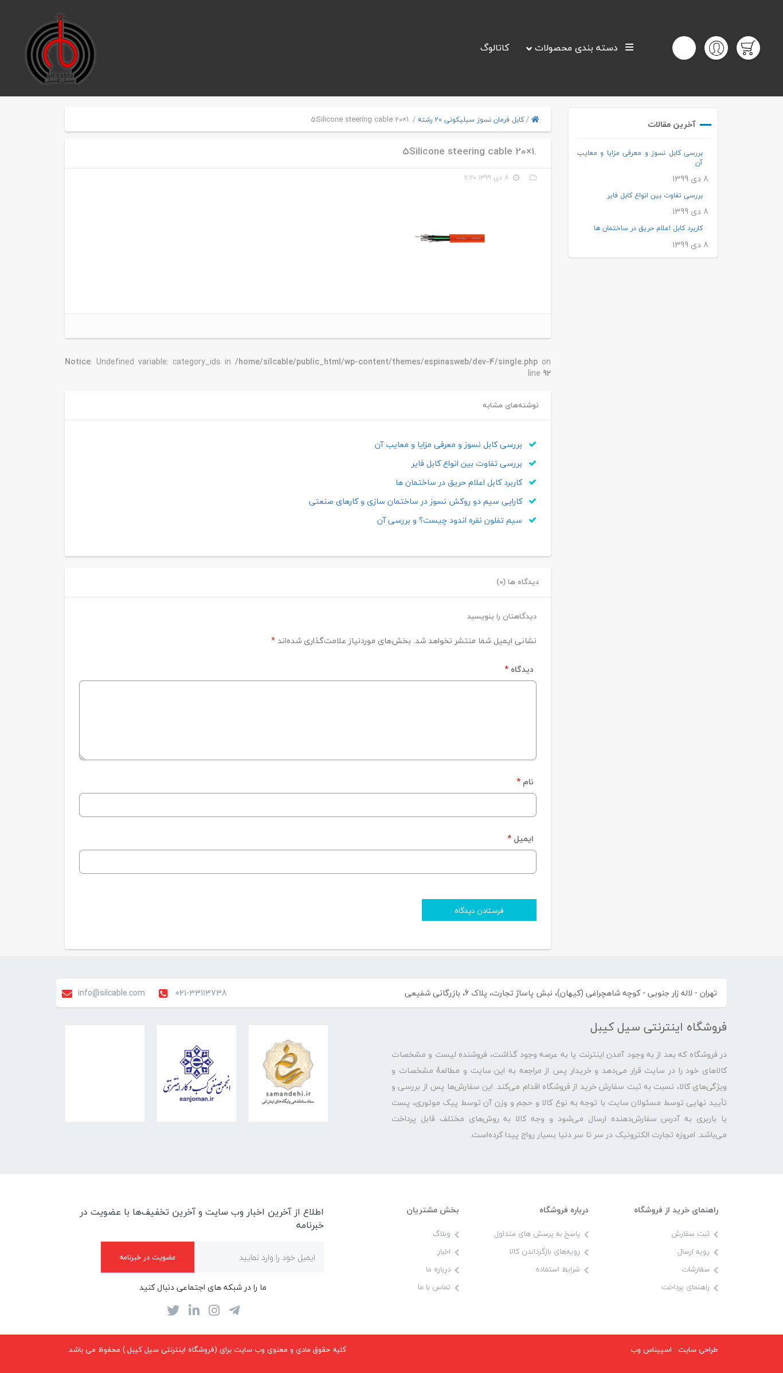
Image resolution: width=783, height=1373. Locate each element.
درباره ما (438, 1269)
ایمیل (520, 838)
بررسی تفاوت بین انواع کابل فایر (655, 195)
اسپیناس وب (651, 1349)
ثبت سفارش (690, 1233)
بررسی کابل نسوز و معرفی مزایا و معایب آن (640, 158)
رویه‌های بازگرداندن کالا (545, 1251)
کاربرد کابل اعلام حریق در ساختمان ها (648, 228)
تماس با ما (434, 1287)
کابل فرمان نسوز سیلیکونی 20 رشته (471, 120)
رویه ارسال (694, 1251)
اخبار (444, 1251)
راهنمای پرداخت (685, 1287)
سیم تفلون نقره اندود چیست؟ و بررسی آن (450, 520)
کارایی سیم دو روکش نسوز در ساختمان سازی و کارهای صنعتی (416, 501)
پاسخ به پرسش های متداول (537, 1233)
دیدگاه (519, 669)
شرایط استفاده (557, 1269)
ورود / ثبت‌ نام (719, 47)
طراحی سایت (698, 1349)
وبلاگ (442, 1233)
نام (525, 782)
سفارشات (696, 1269)
